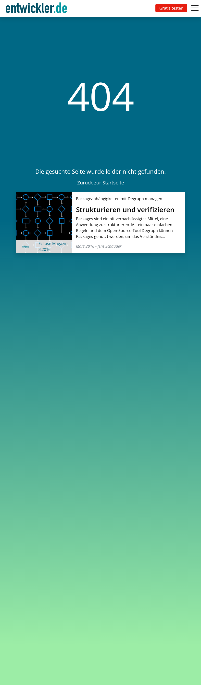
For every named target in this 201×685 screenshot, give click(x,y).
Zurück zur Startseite (100, 182)
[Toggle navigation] (37, 8)
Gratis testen (171, 8)
